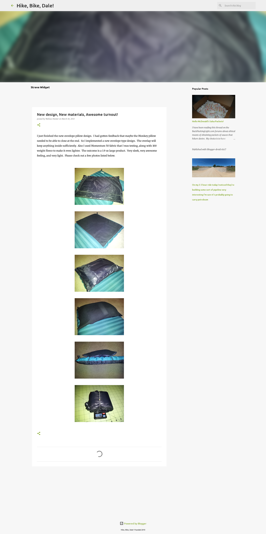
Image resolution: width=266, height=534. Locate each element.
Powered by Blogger (134, 523)
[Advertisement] (99, 492)
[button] (39, 125)
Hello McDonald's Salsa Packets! (208, 121)
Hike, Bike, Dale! (35, 5)
